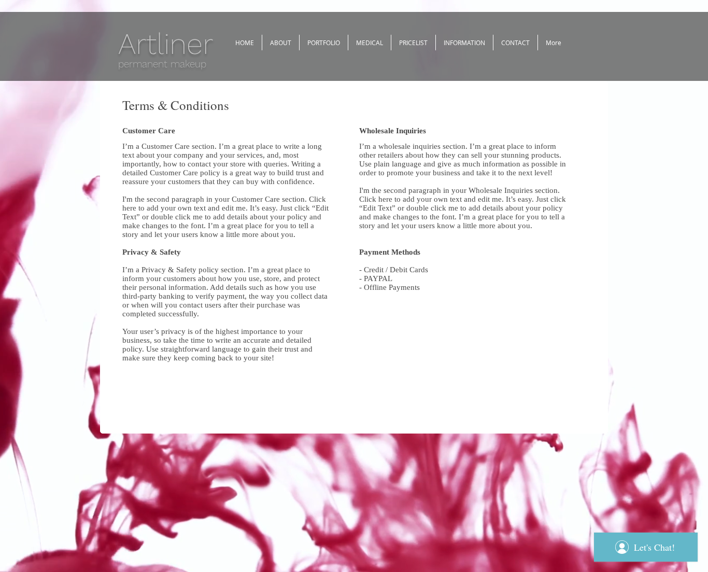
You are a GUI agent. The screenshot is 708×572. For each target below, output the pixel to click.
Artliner (165, 43)
